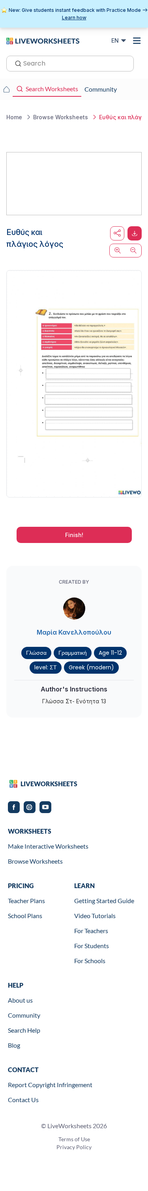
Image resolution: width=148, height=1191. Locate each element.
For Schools (89, 960)
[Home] (42, 40)
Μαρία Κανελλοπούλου (74, 632)
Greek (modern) (91, 667)
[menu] (137, 40)
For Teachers (91, 930)
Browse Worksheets (35, 861)
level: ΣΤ (45, 667)
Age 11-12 (110, 653)
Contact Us (23, 1099)
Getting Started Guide (104, 900)
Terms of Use (74, 1139)
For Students (91, 945)
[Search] (15, 63)
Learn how (74, 18)
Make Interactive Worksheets (48, 846)
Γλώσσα (36, 653)
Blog (14, 1045)
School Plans (25, 915)
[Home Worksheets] (6, 89)
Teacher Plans (26, 900)
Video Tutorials (95, 915)
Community (24, 1015)
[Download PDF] (134, 233)
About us (20, 1000)
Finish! (74, 535)
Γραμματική (72, 653)
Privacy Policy (74, 1147)
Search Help (24, 1030)
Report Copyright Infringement (50, 1084)
